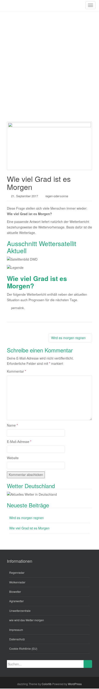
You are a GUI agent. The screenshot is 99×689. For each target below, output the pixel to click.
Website (13, 458)
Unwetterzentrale (20, 611)
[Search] (88, 664)
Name (12, 425)
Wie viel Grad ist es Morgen (29, 528)
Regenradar (16, 572)
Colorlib (47, 684)
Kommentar (16, 371)
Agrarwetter (16, 601)
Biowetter (15, 591)
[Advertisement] (49, 63)
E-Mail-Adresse (19, 441)
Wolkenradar (17, 582)
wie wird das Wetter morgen (26, 620)
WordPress (75, 684)
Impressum (16, 630)
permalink (17, 308)
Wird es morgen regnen (69, 337)
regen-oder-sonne (56, 196)
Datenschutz (17, 639)
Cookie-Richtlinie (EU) (23, 648)
